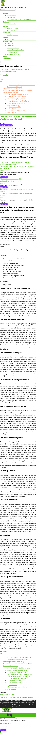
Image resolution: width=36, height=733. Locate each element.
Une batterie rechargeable (17, 103)
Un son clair (12, 109)
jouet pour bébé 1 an (13, 54)
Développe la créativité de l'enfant (19, 94)
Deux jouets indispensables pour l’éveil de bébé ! (17, 697)
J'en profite (4, 177)
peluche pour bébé (13, 52)
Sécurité (6, 37)
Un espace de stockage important (19, 100)
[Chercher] (16, 718)
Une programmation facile (17, 110)
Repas (5, 13)
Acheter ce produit (6, 125)
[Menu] (0, 62)
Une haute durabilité (15, 107)
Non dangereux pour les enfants (19, 101)
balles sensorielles (13, 48)
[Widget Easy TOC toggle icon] (18, 654)
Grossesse (7, 33)
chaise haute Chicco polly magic (20, 19)
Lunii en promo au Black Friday (13, 89)
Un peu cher (12, 112)
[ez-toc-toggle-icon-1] (18, 80)
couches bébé (11, 24)
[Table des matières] (18, 79)
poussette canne (12, 28)
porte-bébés (11, 30)
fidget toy (10, 44)
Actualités (7, 59)
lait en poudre (11, 15)
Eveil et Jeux (7, 41)
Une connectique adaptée (17, 98)
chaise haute (11, 17)
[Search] (0, 64)
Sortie (5, 26)
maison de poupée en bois (15, 50)
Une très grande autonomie (17, 96)
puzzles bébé (11, 46)
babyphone (10, 39)
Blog (5, 56)
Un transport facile (14, 105)
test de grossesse (12, 35)
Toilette (6, 22)
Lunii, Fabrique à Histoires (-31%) (10, 181)
